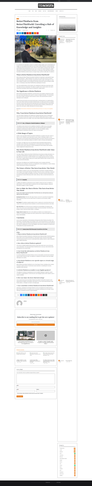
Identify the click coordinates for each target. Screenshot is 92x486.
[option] (67, 25)
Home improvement (51, 11)
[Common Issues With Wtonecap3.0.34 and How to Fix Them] (36, 355)
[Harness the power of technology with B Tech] (62, 319)
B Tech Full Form (69, 360)
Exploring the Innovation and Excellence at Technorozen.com (70, 40)
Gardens (61, 468)
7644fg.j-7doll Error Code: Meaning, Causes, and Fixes (22, 361)
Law (60, 463)
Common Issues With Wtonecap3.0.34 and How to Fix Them (35, 361)
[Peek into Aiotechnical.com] (62, 239)
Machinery (61, 472)
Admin (19, 30)
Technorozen (62, 448)
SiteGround (58, 482)
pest (60, 470)
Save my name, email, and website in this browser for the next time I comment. (30, 393)
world (21, 16)
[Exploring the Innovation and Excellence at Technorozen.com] (62, 78)
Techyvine (61, 455)
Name (18, 385)
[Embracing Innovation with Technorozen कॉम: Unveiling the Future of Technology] (62, 159)
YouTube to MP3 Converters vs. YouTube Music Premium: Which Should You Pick (67, 28)
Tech (33, 11)
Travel (61, 465)
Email (18, 389)
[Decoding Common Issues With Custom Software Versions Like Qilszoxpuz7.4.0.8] (49, 355)
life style (44, 11)
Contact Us (61, 11)
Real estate (62, 473)
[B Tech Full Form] (62, 400)
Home (29, 11)
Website (37, 389)
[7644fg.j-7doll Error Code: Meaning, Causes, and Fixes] (22, 355)
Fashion (61, 475)
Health (61, 460)
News (36, 11)
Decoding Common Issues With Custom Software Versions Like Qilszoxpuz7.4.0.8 (49, 361)
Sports (57, 11)
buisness (39, 11)
